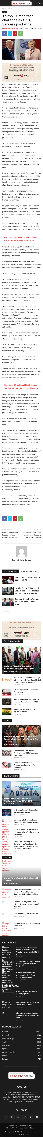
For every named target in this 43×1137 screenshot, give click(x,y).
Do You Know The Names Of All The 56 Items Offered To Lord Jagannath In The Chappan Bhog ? (27, 892)
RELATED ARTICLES (11, 571)
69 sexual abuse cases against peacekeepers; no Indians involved (32, 535)
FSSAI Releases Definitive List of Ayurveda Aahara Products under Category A (26, 832)
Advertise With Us (11, 1128)
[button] (4, 3)
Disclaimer (33, 1128)
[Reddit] (24, 1117)
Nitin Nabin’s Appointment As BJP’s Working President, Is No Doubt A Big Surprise (21, 739)
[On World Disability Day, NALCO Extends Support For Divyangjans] (21, 660)
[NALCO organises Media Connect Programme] (6, 692)
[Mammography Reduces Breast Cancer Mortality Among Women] (6, 828)
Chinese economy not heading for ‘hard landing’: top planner (10, 535)
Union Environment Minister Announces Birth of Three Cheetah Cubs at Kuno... (26, 975)
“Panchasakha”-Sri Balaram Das (26, 914)
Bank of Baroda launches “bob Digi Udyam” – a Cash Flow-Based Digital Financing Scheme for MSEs (27, 680)
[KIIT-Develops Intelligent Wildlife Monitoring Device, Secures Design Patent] (8, 967)
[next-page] (7, 610)
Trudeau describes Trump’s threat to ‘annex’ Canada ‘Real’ (27, 601)
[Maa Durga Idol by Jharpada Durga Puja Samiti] (6, 929)
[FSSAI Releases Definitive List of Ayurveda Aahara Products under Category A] (6, 839)
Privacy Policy (23, 1128)
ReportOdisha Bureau (11, 28)
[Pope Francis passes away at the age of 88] (8, 580)
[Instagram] (12, 1117)
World (10, 8)
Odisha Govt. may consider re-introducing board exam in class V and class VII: (26, 904)
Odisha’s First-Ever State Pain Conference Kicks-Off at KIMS (18, 799)
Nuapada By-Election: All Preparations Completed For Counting (24, 765)
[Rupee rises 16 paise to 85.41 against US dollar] (6, 711)
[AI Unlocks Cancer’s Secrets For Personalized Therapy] (6, 812)
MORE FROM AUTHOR (29, 571)
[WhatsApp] (20, 33)
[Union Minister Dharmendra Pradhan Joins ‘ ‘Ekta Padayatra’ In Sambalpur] (6, 753)
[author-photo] (21, 557)
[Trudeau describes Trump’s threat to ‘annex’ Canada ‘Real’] (8, 602)
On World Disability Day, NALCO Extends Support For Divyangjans (19, 667)
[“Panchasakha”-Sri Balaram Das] (6, 918)
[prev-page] (3, 610)
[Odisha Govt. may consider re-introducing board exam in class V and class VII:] (6, 904)
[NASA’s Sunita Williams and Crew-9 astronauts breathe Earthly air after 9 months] (8, 591)
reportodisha (13, 1126)
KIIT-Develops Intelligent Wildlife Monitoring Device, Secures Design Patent (28, 963)
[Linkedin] (18, 1117)
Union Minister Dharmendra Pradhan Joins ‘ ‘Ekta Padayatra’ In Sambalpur (27, 753)
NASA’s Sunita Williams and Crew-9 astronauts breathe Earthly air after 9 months (27, 591)
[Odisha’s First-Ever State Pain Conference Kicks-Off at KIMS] (21, 793)
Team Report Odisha (25, 1126)
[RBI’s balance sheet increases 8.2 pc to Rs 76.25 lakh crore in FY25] (6, 701)
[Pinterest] (15, 33)
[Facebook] (4, 33)
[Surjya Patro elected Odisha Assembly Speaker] (21, 874)
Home (4, 8)
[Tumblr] (31, 1117)
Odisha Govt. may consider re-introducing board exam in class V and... (28, 1015)
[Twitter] (10, 33)
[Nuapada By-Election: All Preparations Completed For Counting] (6, 765)
